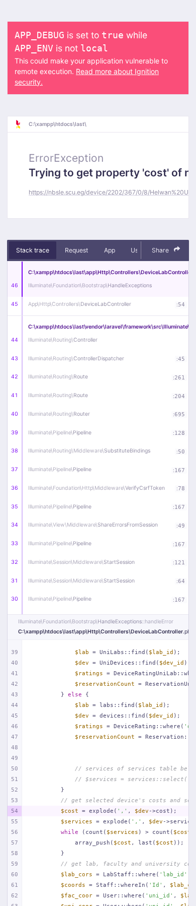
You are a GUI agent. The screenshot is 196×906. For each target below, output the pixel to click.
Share (161, 250)
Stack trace (32, 250)
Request (76, 250)
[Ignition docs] (22, 124)
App (109, 250)
